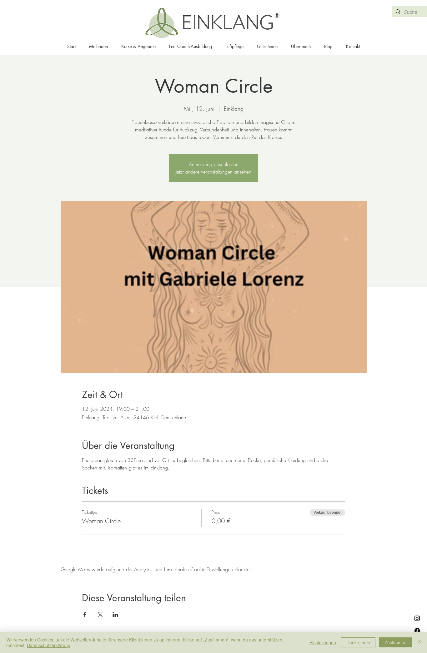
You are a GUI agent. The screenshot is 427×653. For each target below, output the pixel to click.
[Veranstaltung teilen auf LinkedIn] (115, 614)
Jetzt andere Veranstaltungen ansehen (213, 171)
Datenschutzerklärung (48, 645)
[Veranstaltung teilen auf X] (100, 614)
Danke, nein (358, 642)
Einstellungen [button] (322, 642)
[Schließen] (419, 642)
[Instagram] (417, 618)
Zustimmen (395, 642)
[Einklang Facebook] (417, 630)
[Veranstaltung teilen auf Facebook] (85, 614)
